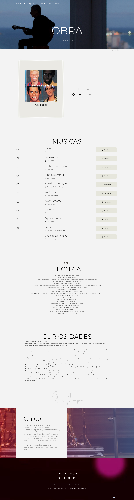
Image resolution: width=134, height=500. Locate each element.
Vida (49, 3)
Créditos (77, 485)
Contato (56, 485)
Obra (41, 3)
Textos (57, 3)
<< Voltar (116, 50)
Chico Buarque (25, 3)
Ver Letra (107, 150)
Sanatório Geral (67, 485)
